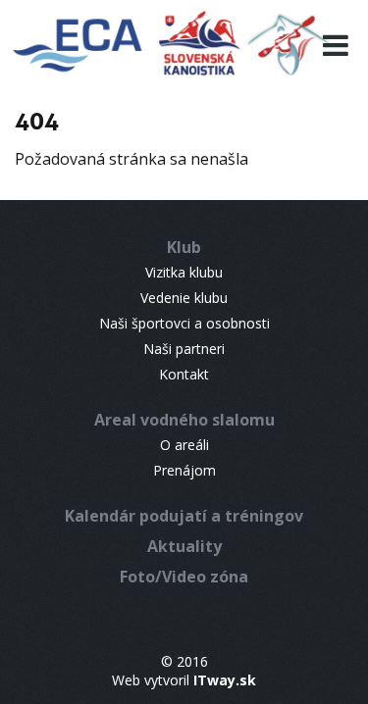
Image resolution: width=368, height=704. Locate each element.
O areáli (184, 444)
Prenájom (184, 470)
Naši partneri (184, 348)
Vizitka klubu (184, 272)
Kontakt (184, 374)
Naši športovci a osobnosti (184, 323)
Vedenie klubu (184, 297)
